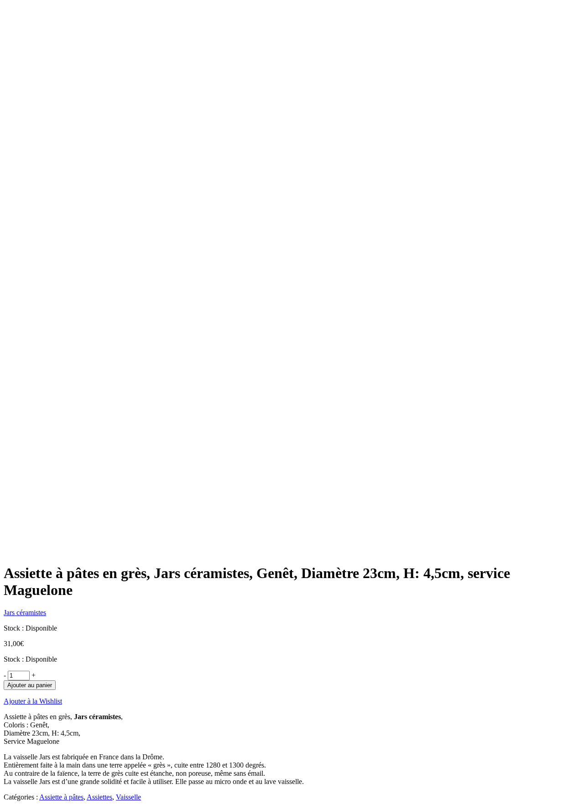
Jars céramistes (25, 612)
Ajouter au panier (29, 685)
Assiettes (99, 797)
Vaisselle (128, 797)
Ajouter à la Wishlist (33, 701)
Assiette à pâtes (61, 797)
